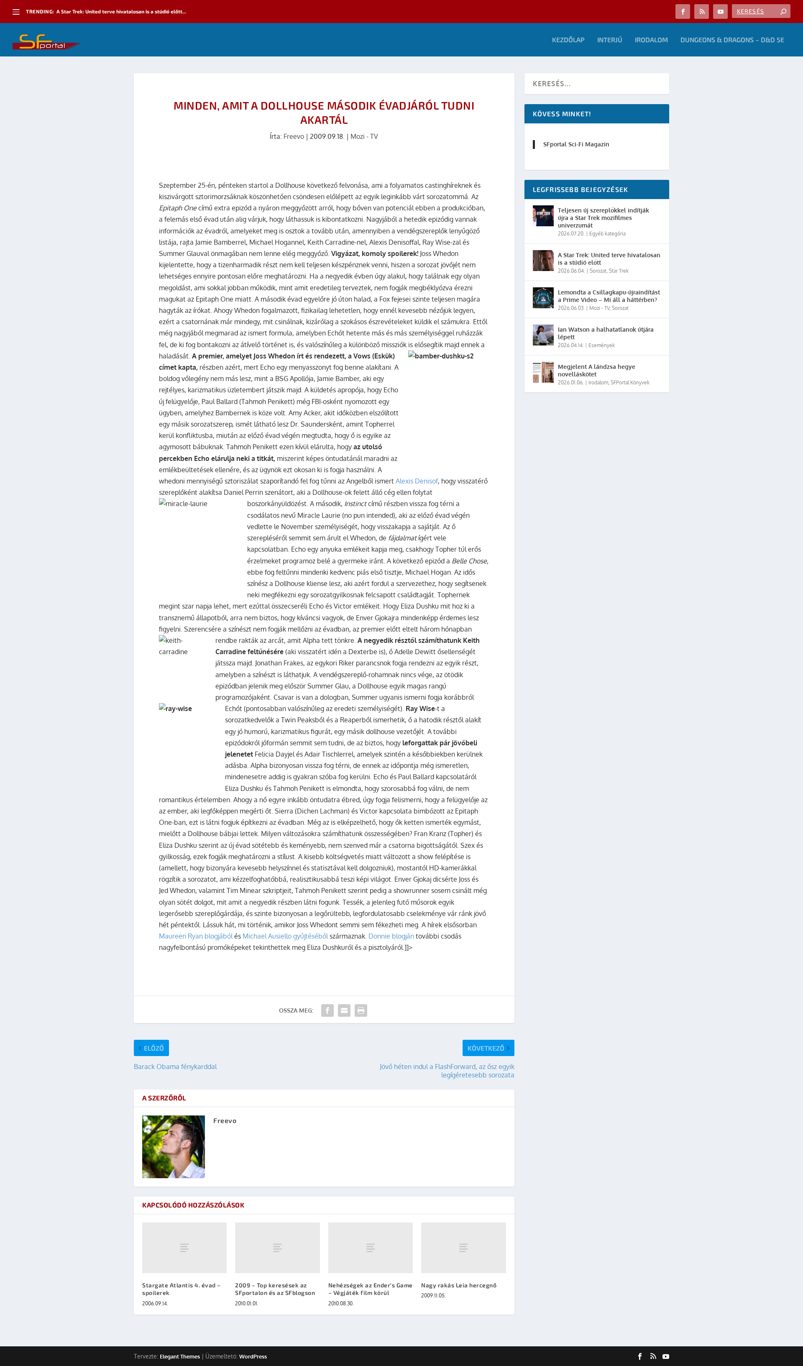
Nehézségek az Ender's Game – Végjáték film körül (370, 1289)
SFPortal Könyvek (630, 382)
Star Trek (619, 271)
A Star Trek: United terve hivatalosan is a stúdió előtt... (121, 11)
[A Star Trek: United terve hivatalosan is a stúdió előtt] (543, 260)
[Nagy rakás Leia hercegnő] (463, 1248)
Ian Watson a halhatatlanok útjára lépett (606, 333)
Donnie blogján (391, 936)
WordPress (253, 1356)
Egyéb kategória (607, 233)
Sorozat (598, 271)
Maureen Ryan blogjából (196, 936)
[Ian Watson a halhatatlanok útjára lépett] (543, 335)
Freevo (294, 136)
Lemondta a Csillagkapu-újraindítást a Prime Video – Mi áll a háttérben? (609, 296)
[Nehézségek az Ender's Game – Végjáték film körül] (370, 1248)
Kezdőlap (568, 39)
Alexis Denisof (417, 481)
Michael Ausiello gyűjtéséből (285, 936)
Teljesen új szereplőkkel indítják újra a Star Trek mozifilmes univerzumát (603, 218)
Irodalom (651, 39)
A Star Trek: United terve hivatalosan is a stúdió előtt (609, 258)
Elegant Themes (180, 1356)
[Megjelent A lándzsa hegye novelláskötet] (543, 372)
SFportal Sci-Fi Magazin (576, 144)
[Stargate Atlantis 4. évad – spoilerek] (184, 1248)
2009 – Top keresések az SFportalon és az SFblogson (275, 1289)
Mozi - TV (364, 136)
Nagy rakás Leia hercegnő (458, 1285)
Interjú (609, 39)
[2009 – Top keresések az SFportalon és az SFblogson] (277, 1248)
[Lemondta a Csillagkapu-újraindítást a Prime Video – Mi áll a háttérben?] (543, 297)
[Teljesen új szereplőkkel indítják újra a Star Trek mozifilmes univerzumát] (543, 215)
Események (601, 345)
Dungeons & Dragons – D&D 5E (732, 39)
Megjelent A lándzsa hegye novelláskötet (596, 370)
